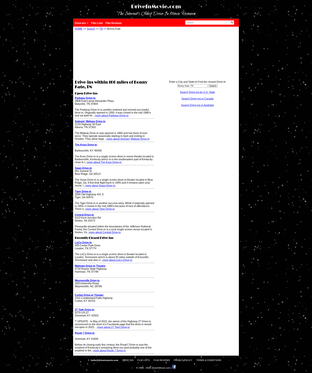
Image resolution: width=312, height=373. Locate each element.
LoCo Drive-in (83, 242)
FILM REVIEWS (162, 360)
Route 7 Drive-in (85, 333)
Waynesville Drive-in (87, 280)
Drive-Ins (80, 23)
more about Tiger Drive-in (100, 209)
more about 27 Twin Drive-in (113, 327)
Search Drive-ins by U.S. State (197, 92)
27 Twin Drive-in (84, 309)
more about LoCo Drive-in (117, 260)
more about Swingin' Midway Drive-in (128, 139)
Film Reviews (113, 23)
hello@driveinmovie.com (105, 360)
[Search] (232, 22)
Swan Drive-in (83, 168)
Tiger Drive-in (83, 191)
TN (101, 28)
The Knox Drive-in (86, 144)
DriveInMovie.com (156, 7)
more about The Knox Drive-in (104, 162)
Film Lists (97, 23)
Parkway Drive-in (85, 98)
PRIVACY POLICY (183, 360)
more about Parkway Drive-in (112, 115)
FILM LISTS (143, 360)
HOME (79, 28)
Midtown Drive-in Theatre (90, 266)
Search (91, 28)
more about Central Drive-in (105, 232)
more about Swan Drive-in (100, 185)
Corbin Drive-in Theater (89, 295)
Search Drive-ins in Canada (198, 98)
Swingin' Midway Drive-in (90, 121)
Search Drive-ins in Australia (197, 105)
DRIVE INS (127, 360)
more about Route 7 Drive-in (109, 350)
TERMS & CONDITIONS (208, 360)
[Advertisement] (114, 54)
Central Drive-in (84, 214)
